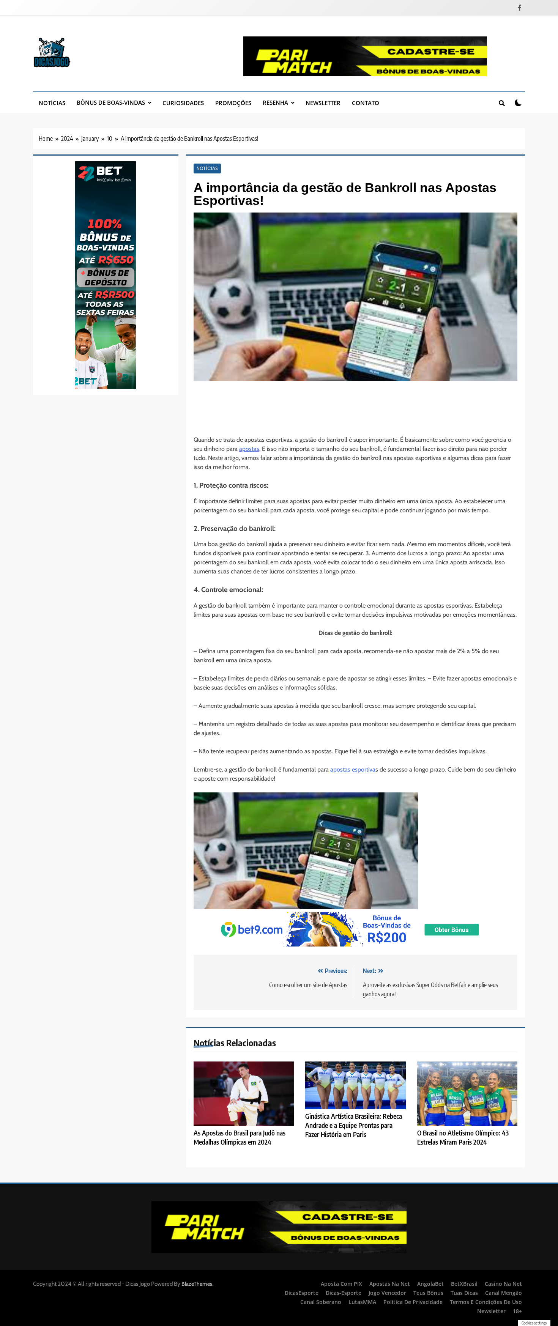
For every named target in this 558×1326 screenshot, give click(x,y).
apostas (249, 448)
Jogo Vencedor (387, 1292)
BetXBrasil (464, 1283)
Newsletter (323, 103)
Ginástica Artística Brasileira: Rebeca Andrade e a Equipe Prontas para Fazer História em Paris (353, 1125)
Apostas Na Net (389, 1283)
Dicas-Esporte (343, 1292)
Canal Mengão (503, 1292)
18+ (517, 1311)
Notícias (52, 103)
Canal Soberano (320, 1302)
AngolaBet (430, 1283)
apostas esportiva (352, 769)
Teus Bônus (428, 1292)
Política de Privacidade (413, 1302)
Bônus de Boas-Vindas (111, 102)
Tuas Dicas (464, 1292)
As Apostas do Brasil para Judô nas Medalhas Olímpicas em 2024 (239, 1137)
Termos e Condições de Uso (486, 1302)
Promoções (233, 103)
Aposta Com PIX (341, 1283)
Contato (365, 103)
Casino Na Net (503, 1283)
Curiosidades (183, 103)
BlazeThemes (196, 1283)
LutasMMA (362, 1302)
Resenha (275, 102)
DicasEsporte (301, 1292)
